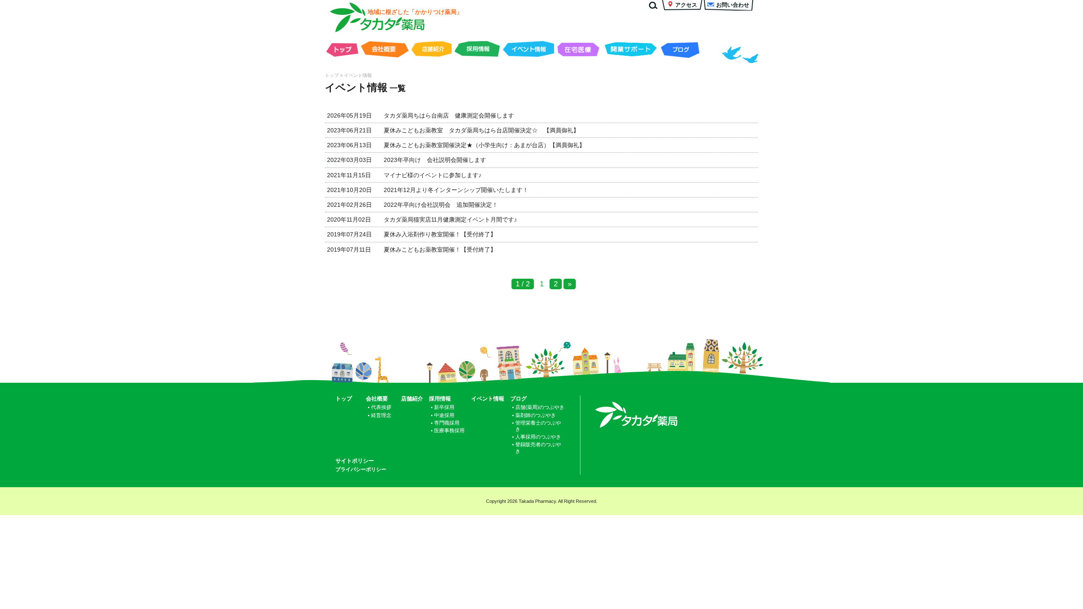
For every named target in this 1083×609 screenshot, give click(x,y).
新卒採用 (444, 407)
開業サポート (630, 49)
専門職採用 (446, 422)
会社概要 (385, 49)
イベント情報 (528, 49)
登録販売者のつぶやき (538, 447)
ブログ (680, 49)
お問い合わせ (732, 5)
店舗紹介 (431, 49)
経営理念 (381, 415)
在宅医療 (579, 49)
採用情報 (477, 49)
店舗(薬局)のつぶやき (539, 407)
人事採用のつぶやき (538, 436)
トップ (342, 51)
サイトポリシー (354, 461)
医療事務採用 (449, 430)
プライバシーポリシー (360, 469)
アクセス (686, 5)
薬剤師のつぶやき (535, 415)
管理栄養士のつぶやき (538, 426)
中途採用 (444, 415)
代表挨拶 (381, 407)
